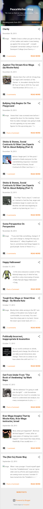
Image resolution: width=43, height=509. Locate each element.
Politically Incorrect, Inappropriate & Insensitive (16, 337)
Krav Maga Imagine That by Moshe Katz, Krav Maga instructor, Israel (16, 419)
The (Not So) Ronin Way (15, 457)
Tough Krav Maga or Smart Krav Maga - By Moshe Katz (19, 299)
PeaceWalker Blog (21, 9)
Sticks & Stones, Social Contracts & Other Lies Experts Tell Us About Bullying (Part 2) (18, 144)
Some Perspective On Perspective (13, 225)
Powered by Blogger (22, 500)
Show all (36, 22)
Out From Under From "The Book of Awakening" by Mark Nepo (17, 378)
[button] (39, 29)
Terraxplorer (26, 504)
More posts (22, 492)
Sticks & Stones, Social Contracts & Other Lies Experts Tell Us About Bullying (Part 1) (18, 185)
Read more (35, 56)
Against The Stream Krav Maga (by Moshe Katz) (18, 66)
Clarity (6, 29)
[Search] (40, 4)
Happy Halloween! (12, 262)
